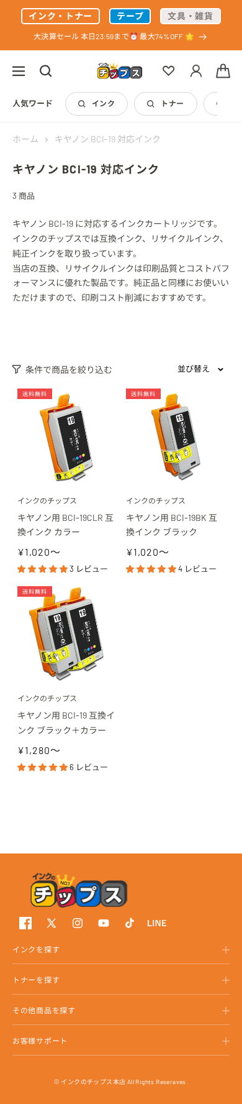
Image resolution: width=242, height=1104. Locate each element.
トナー (172, 103)
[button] (18, 71)
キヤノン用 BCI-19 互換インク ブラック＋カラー (66, 722)
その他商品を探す (44, 1010)
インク (103, 103)
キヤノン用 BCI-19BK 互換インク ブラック (171, 525)
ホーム (25, 139)
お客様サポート (40, 1040)
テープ (130, 16)
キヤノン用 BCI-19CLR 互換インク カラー (65, 525)
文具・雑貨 (190, 16)
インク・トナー (60, 16)
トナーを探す (36, 979)
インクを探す (36, 949)
